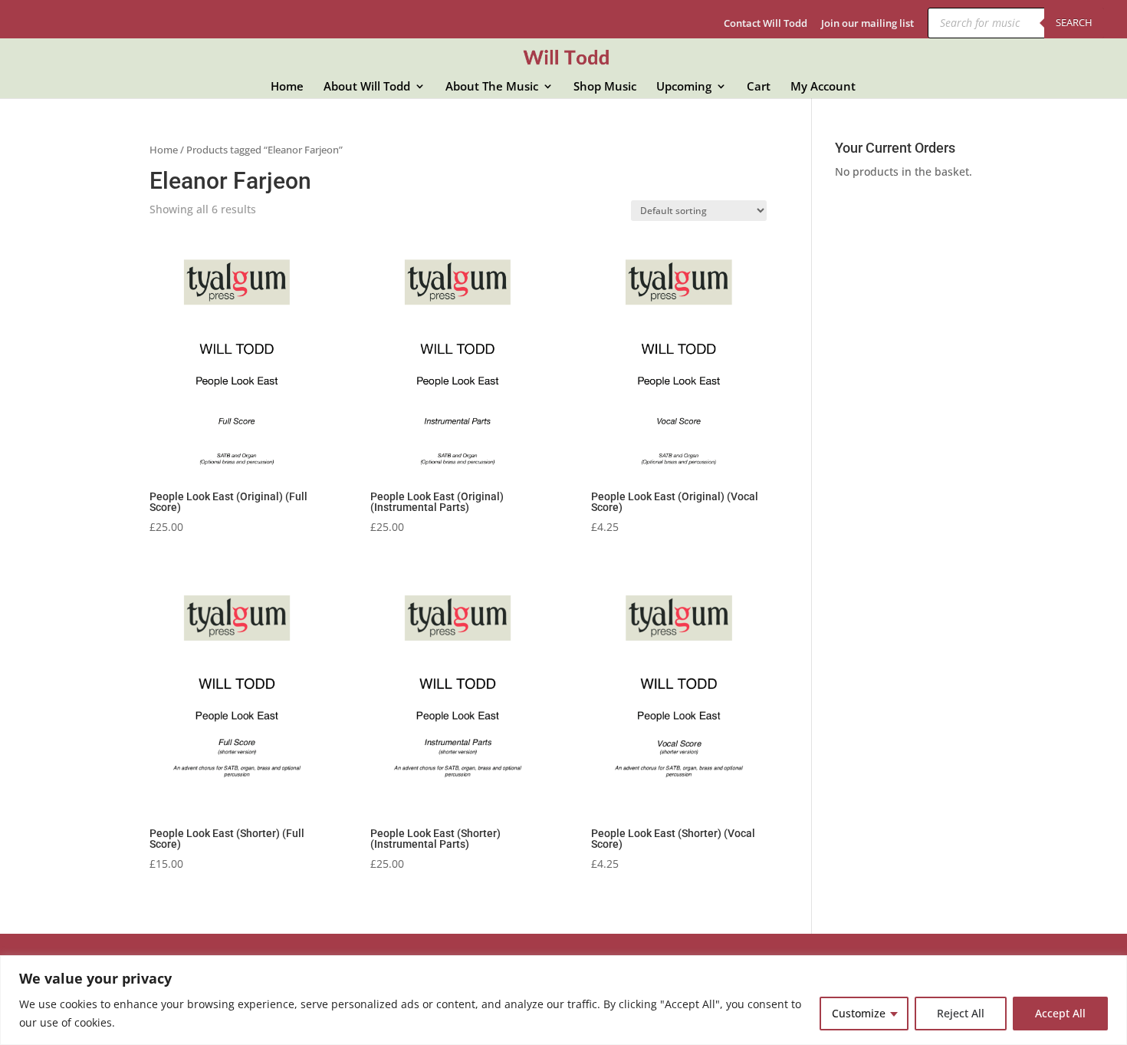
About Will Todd (367, 87)
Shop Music (604, 87)
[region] (563, 1000)
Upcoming (683, 87)
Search (1074, 22)
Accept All (1060, 1013)
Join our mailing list (867, 24)
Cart (758, 87)
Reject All (960, 1013)
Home (287, 87)
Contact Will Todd (765, 24)
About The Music (491, 87)
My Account (823, 87)
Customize (859, 1013)
